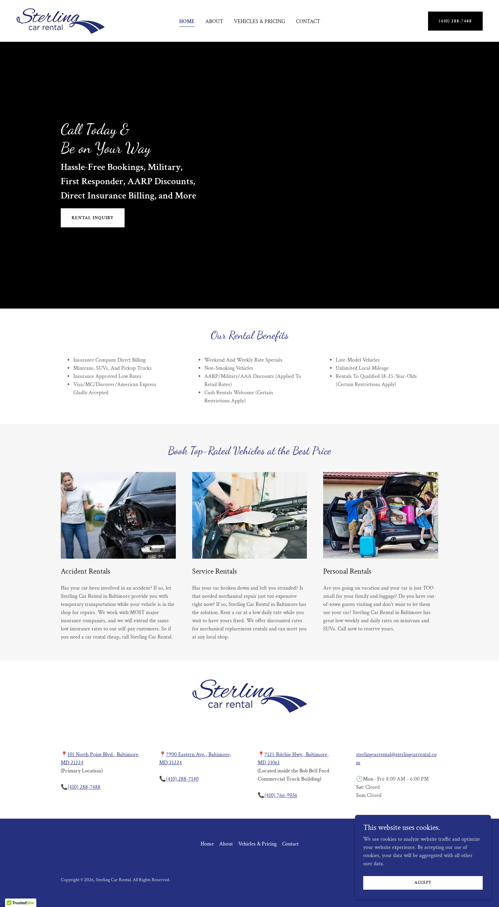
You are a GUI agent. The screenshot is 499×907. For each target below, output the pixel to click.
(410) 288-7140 (182, 779)
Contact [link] (308, 21)
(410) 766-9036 (280, 795)
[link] (60, 20)
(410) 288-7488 (455, 21)
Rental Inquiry (93, 218)
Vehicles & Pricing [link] (259, 21)
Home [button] (207, 844)
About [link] (214, 21)
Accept (422, 882)
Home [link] (187, 21)
